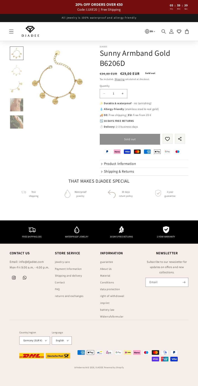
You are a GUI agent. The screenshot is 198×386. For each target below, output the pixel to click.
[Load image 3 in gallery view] (16, 88)
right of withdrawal (112, 296)
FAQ (57, 289)
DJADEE (99, 367)
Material (105, 275)
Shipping (120, 79)
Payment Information (68, 269)
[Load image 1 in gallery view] (16, 53)
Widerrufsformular (111, 316)
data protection (110, 289)
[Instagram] (14, 277)
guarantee (106, 262)
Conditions (107, 282)
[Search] (163, 31)
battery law (107, 309)
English (60, 340)
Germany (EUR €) (32, 340)
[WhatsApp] (24, 277)
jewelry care (62, 262)
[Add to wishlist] (167, 139)
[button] (11, 31)
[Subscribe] (184, 282)
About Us (106, 269)
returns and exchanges (69, 296)
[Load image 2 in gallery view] (16, 70)
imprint (104, 303)
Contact (60, 282)
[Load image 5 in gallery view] (16, 122)
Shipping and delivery (68, 275)
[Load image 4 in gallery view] (16, 105)
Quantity (104, 86)
